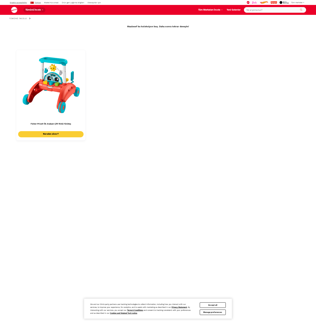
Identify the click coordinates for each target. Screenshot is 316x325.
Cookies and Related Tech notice (123, 313)
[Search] (301, 9)
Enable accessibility (18, 3)
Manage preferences (212, 312)
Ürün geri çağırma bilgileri (73, 3)
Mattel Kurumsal (51, 3)
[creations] (284, 2)
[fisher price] (274, 2)
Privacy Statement (179, 307)
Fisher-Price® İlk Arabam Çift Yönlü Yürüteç (51, 124)
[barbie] (254, 2)
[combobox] (275, 10)
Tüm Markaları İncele (209, 10)
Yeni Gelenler (234, 10)
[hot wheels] (264, 2)
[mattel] (248, 2)
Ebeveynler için (94, 3)
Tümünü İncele (33, 10)
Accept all (212, 305)
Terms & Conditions (135, 310)
